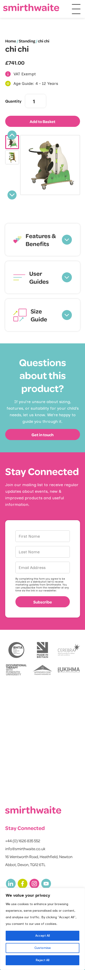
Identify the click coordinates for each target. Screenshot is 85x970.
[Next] (12, 194)
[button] (42, 240)
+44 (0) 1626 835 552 (22, 840)
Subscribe (42, 601)
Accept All (42, 936)
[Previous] (12, 135)
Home (10, 40)
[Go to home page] (31, 7)
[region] (42, 929)
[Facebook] (22, 884)
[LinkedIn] (11, 884)
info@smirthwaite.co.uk (25, 848)
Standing (27, 40)
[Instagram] (34, 884)
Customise (42, 948)
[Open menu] (76, 9)
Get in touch (42, 434)
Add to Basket (42, 121)
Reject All (42, 960)
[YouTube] (46, 884)
